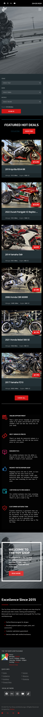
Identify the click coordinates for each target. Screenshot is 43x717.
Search (11, 111)
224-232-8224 (36, 3)
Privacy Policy (7, 682)
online (11, 421)
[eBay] (11, 3)
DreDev (12, 709)
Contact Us (6, 676)
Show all (21, 398)
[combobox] (21, 83)
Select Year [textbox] (7, 83)
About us (25, 676)
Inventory (6, 679)
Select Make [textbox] (7, 92)
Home (5, 673)
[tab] (15, 131)
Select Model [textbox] (7, 102)
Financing (26, 679)
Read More (16, 573)
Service (25, 673)
